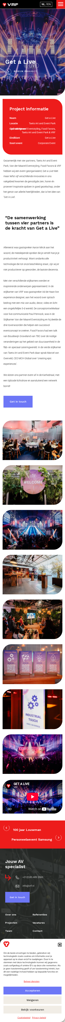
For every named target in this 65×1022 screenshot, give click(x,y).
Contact (37, 930)
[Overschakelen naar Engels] (49, 4)
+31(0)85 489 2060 (33, 877)
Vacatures (39, 922)
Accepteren (32, 990)
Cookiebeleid (24, 1017)
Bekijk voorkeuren (32, 1009)
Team (8, 930)
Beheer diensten (32, 981)
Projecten (11, 922)
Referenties (40, 914)
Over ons (10, 914)
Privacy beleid (39, 1017)
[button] (60, 944)
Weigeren (32, 1000)
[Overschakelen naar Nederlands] (43, 4)
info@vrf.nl (28, 885)
